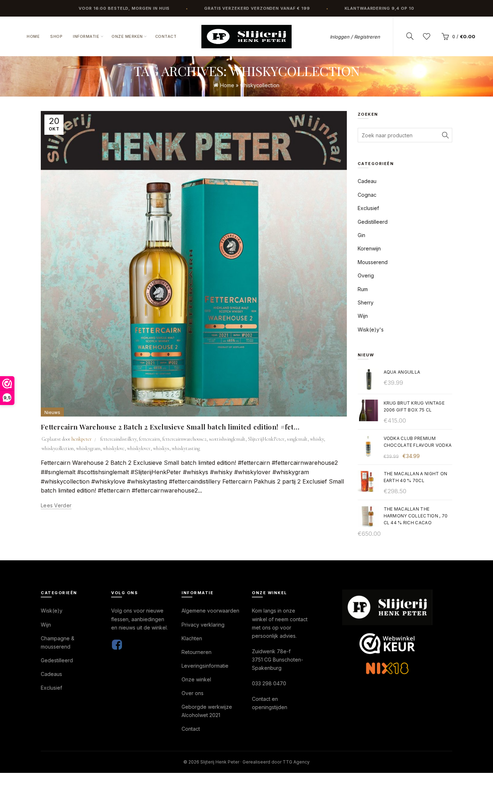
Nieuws (52, 412)
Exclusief (368, 208)
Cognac (367, 195)
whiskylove (114, 448)
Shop (56, 36)
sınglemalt (297, 439)
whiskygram (88, 448)
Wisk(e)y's (371, 329)
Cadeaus (51, 674)
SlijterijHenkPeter (266, 439)
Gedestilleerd (57, 660)
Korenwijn (369, 248)
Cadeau (367, 181)
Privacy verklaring (203, 625)
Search (445, 135)
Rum (363, 289)
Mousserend (373, 262)
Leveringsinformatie (205, 666)
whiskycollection (58, 448)
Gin (361, 235)
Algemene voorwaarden (210, 611)
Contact (166, 36)
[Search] (410, 36)
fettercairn (149, 439)
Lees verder (56, 505)
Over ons (193, 693)
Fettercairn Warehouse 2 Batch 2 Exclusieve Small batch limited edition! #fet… (170, 426)
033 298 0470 (269, 683)
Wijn (363, 316)
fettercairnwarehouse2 (184, 439)
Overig (366, 275)
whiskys (161, 448)
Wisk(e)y (51, 611)
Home (33, 36)
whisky (317, 439)
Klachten (192, 638)
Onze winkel (196, 679)
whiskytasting (186, 448)
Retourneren (196, 652)
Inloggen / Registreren (355, 37)
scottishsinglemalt (227, 439)
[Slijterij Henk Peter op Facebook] (117, 644)
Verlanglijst (426, 36)
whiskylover (138, 448)
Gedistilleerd (373, 222)
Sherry (366, 302)
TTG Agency (296, 762)
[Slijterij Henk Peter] (387, 607)
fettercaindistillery (118, 439)
